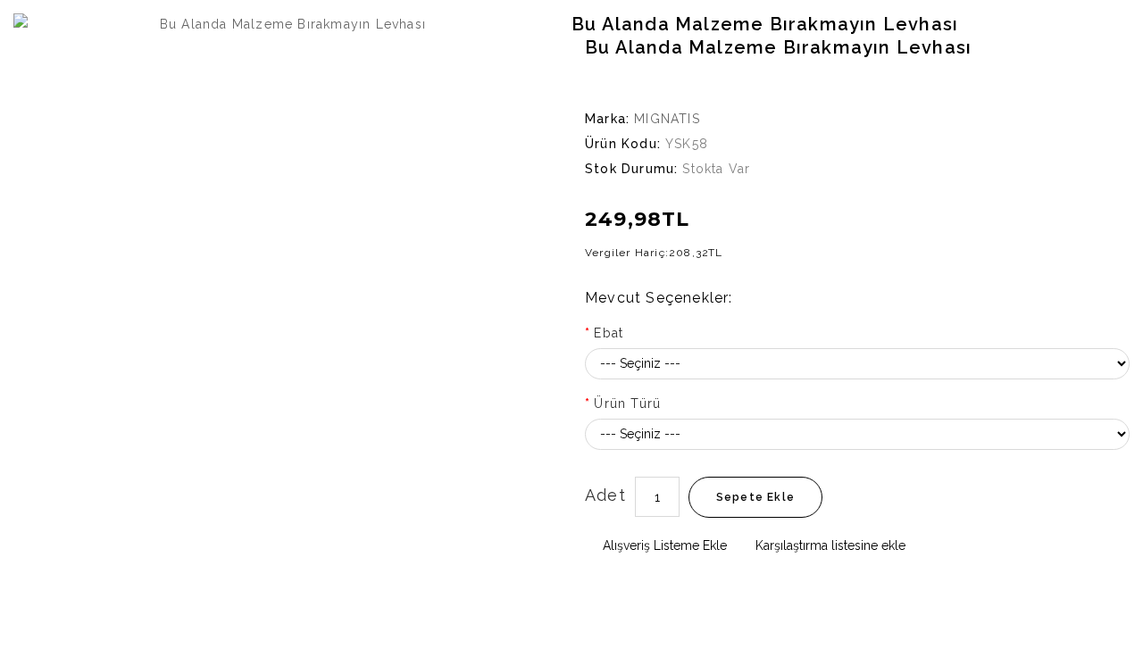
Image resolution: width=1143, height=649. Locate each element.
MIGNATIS (667, 119)
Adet (605, 495)
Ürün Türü (627, 403)
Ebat (608, 333)
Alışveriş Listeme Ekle (663, 545)
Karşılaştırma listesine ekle (828, 545)
